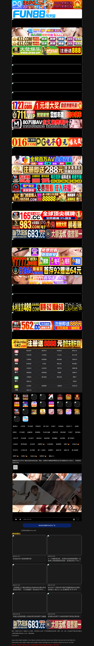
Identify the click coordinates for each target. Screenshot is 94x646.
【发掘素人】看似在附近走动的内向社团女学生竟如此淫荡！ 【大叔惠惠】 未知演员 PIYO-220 (29, 589)
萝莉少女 (74, 350)
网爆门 (74, 377)
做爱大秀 (58, 450)
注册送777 (69, 426)
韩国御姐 (44, 359)
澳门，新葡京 (42, 450)
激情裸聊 (58, 444)
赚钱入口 (51, 456)
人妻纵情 (59, 386)
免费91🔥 (16, 456)
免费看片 (50, 450)
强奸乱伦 (44, 350)
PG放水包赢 (46, 432)
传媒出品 (28, 381)
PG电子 (53, 426)
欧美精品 (59, 350)
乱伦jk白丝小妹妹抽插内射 (22, 559)
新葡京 (15, 432)
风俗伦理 (74, 386)
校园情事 (44, 386)
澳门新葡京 (71, 438)
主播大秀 (15, 438)
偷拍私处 (39, 438)
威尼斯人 (15, 426)
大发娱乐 (15, 444)
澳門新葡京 (24, 444)
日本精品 (44, 355)
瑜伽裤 (59, 372)
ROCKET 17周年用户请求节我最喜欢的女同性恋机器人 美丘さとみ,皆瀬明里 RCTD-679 (64, 588)
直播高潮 (55, 432)
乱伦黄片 (31, 438)
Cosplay (59, 355)
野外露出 (74, 363)
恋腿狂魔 (74, 368)
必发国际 (62, 438)
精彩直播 (63, 432)
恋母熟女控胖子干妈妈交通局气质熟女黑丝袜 (63, 616)
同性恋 (74, 381)
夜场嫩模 (54, 438)
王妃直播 (23, 438)
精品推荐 (28, 350)
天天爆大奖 (24, 450)
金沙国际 (32, 450)
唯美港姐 (59, 359)
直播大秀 (66, 450)
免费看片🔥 (41, 444)
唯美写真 (59, 377)
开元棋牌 (30, 426)
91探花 (44, 363)
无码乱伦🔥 (75, 444)
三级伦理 (28, 355)
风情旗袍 (28, 372)
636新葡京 (50, 444)
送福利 (77, 426)
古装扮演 (28, 368)
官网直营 (38, 426)
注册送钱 (60, 426)
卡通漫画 (28, 377)
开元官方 (15, 450)
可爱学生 (59, 368)
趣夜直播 (46, 438)
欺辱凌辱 (28, 363)
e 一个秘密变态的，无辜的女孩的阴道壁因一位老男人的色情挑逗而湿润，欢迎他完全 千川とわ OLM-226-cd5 (64, 561)
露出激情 (44, 377)
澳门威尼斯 (75, 450)
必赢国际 (29, 432)
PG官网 (23, 426)
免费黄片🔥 (43, 456)
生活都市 (28, 386)
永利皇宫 (32, 444)
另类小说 (28, 390)
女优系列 (44, 368)
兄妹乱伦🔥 (33, 456)
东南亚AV (74, 359)
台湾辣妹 (28, 359)
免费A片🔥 (24, 456)
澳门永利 (46, 426)
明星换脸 (44, 372)
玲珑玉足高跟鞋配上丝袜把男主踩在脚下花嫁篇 (29, 616)
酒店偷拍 (77, 432)
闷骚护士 (74, 372)
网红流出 (59, 363)
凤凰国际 (37, 432)
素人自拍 (74, 355)
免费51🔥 (66, 444)
